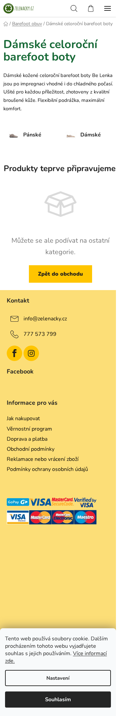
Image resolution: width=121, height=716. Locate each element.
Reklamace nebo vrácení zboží (43, 459)
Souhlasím (58, 699)
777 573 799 (40, 334)
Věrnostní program (29, 429)
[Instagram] (31, 353)
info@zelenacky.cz (45, 318)
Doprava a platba (27, 439)
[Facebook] (14, 353)
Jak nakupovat (23, 418)
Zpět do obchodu (60, 274)
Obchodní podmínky (30, 449)
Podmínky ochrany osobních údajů (47, 469)
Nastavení (58, 678)
